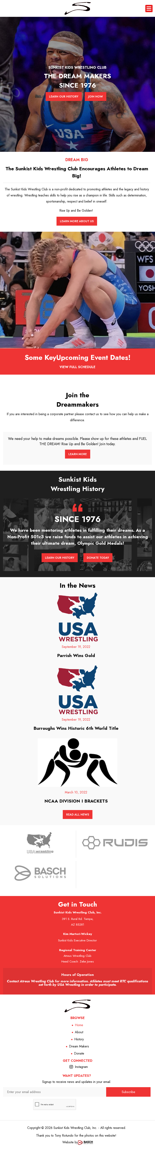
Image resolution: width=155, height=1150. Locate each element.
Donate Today (98, 558)
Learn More (77, 454)
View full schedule (77, 367)
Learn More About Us (77, 221)
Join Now (95, 96)
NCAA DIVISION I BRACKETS (76, 801)
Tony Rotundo (64, 1135)
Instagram (81, 1066)
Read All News (77, 814)
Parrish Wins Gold (76, 655)
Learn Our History (63, 96)
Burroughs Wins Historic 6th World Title (76, 728)
